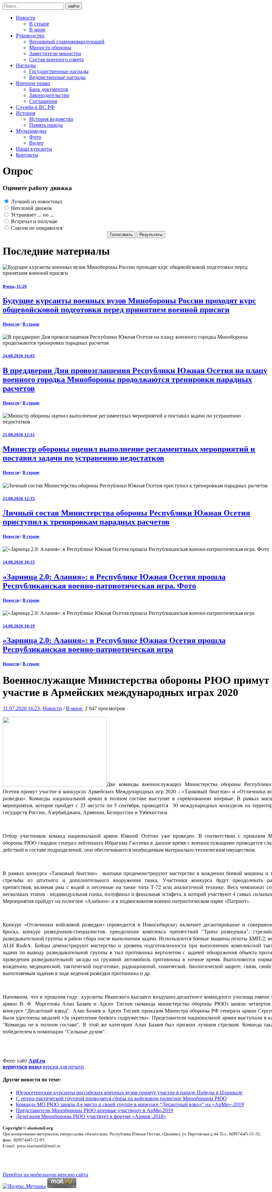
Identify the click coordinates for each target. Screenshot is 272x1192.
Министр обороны (50, 47)
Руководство (30, 35)
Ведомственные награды (57, 77)
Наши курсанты (34, 149)
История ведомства (51, 119)
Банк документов (48, 89)
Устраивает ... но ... (32, 215)
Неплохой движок (31, 208)
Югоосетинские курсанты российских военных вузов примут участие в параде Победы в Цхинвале (129, 1092)
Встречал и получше (33, 221)
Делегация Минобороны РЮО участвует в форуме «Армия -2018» (91, 1116)
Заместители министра (55, 53)
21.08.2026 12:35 (19, 498)
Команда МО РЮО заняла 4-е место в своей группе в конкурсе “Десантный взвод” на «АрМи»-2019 (130, 1104)
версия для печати (63, 1066)
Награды (26, 65)
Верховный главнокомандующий (66, 41)
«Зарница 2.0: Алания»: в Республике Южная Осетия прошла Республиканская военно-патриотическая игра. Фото (114, 581)
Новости (25, 18)
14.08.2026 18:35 (19, 562)
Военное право (33, 83)
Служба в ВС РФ (35, 107)
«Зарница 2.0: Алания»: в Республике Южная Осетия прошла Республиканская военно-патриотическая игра (114, 645)
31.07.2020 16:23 (21, 708)
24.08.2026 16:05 (19, 355)
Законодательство (49, 95)
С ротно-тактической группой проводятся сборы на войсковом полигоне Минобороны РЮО (121, 1098)
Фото (35, 137)
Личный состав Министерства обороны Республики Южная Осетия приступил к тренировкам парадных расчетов (126, 517)
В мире (37, 29)
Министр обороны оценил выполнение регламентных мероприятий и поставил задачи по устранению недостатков (129, 453)
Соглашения (43, 101)
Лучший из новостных (36, 201)
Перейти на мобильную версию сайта (45, 1174)
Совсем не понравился (36, 228)
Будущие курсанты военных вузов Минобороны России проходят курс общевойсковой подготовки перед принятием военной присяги (129, 305)
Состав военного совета (56, 59)
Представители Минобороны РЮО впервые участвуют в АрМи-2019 (94, 1110)
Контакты (27, 155)
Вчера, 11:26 (15, 286)
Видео (36, 143)
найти (73, 6)
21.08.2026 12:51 (19, 434)
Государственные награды (59, 71)
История (25, 113)
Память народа (46, 125)
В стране (39, 23)
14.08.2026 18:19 (19, 625)
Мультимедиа (31, 131)
